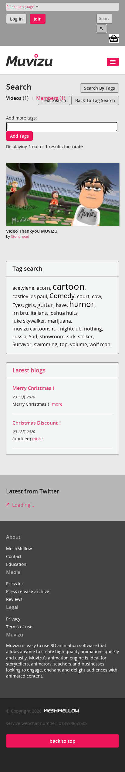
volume (78, 344)
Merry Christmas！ (34, 388)
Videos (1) (17, 98)
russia (19, 336)
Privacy (13, 619)
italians (39, 313)
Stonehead (20, 236)
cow (96, 296)
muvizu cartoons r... (35, 328)
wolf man (100, 344)
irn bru (20, 313)
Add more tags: (21, 118)
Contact (14, 556)
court (83, 296)
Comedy (62, 295)
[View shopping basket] (114, 38)
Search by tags (99, 88)
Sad (33, 336)
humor (81, 304)
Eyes (17, 305)
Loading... (22, 505)
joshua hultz (63, 313)
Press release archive (27, 591)
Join (38, 19)
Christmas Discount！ (37, 422)
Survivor (22, 344)
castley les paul (29, 296)
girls (30, 305)
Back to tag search (95, 100)
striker (85, 336)
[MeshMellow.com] (61, 711)
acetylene (23, 288)
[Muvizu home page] (29, 59)
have (61, 305)
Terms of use (19, 627)
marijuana (59, 320)
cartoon (68, 286)
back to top (62, 741)
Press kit (14, 583)
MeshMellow (19, 548)
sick (71, 336)
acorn (43, 288)
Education (16, 564)
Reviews (14, 599)
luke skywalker (28, 320)
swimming (45, 344)
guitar (45, 305)
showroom (52, 336)
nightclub (71, 328)
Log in (16, 19)
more (57, 404)
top (64, 344)
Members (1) (50, 98)
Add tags (19, 136)
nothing (93, 328)
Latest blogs (29, 370)
